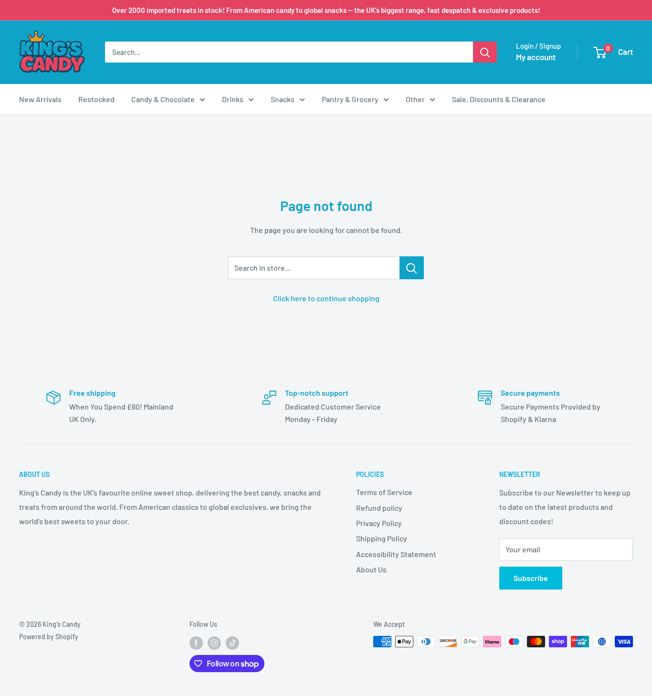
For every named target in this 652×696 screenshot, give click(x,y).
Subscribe (531, 577)
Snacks (282, 99)
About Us (371, 569)
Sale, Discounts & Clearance (499, 99)
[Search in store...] (412, 267)
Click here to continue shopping (326, 298)
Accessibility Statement (396, 554)
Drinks (232, 99)
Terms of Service (384, 491)
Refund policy (379, 507)
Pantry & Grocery (350, 99)
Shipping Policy (381, 538)
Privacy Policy (379, 522)
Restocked (96, 99)
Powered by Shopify (48, 637)
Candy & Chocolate (163, 99)
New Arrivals (40, 99)
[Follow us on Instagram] (214, 642)
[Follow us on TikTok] (232, 642)
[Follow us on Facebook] (196, 642)
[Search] (485, 52)
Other (415, 99)
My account (536, 57)
